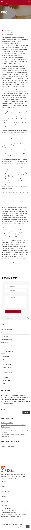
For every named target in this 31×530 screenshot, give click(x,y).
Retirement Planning (7, 346)
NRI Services (4, 336)
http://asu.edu (6, 198)
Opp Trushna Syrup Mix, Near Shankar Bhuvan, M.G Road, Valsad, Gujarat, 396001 (14, 511)
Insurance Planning (6, 339)
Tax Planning (4, 342)
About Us (4, 488)
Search (3, 409)
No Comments (9, 34)
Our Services (5, 491)
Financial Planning (6, 329)
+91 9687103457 (6, 508)
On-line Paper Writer (7, 422)
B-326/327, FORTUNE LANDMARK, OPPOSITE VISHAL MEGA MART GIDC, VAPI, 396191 (13, 515)
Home (3, 486)
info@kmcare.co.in (6, 505)
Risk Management (6, 333)
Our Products (5, 494)
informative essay (18, 51)
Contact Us (5, 496)
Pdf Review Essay (6, 428)
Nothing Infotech (19, 527)
